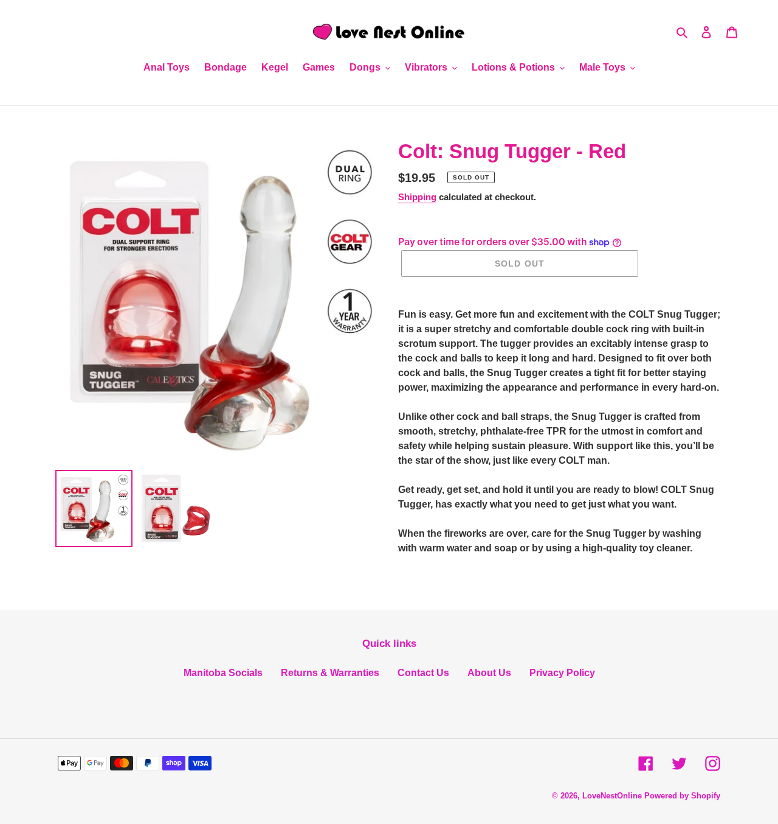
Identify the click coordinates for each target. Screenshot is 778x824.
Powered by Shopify (682, 795)
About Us (489, 673)
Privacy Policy (562, 673)
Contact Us (423, 673)
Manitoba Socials (223, 673)
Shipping (417, 197)
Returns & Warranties (330, 673)
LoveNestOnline (612, 795)
